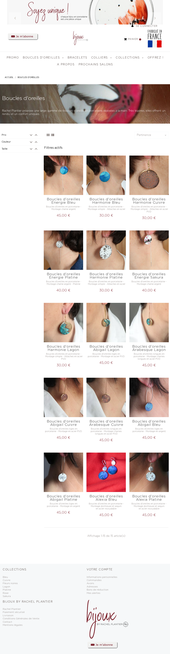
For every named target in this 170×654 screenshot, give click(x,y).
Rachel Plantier (12, 609)
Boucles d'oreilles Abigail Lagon (106, 348)
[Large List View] (52, 135)
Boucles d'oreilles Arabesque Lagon (149, 348)
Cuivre (6, 580)
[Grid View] (48, 135)
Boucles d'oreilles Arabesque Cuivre (106, 423)
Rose (5, 593)
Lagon (6, 587)
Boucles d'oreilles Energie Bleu (63, 200)
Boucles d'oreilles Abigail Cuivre (63, 423)
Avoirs (90, 583)
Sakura (7, 596)
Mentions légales (13, 625)
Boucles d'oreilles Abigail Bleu (149, 423)
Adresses (92, 587)
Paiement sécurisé (14, 612)
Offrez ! (156, 57)
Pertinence (144, 135)
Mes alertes (93, 593)
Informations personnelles (102, 577)
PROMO (13, 57)
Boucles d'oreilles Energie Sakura (149, 275)
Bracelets (77, 57)
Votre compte (100, 569)
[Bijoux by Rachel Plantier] (78, 38)
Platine (7, 590)
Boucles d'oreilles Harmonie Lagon (63, 348)
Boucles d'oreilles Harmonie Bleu (106, 200)
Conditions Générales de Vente (21, 618)
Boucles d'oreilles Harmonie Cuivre (149, 200)
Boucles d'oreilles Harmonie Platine (106, 275)
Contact (7, 622)
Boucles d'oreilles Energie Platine (63, 275)
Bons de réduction (97, 590)
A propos (66, 64)
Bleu (5, 577)
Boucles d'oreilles (42, 57)
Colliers (100, 57)
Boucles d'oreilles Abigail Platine (63, 497)
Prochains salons (96, 64)
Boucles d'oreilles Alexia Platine (149, 497)
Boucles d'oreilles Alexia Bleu (106, 497)
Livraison (8, 615)
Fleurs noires (10, 583)
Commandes (94, 580)
